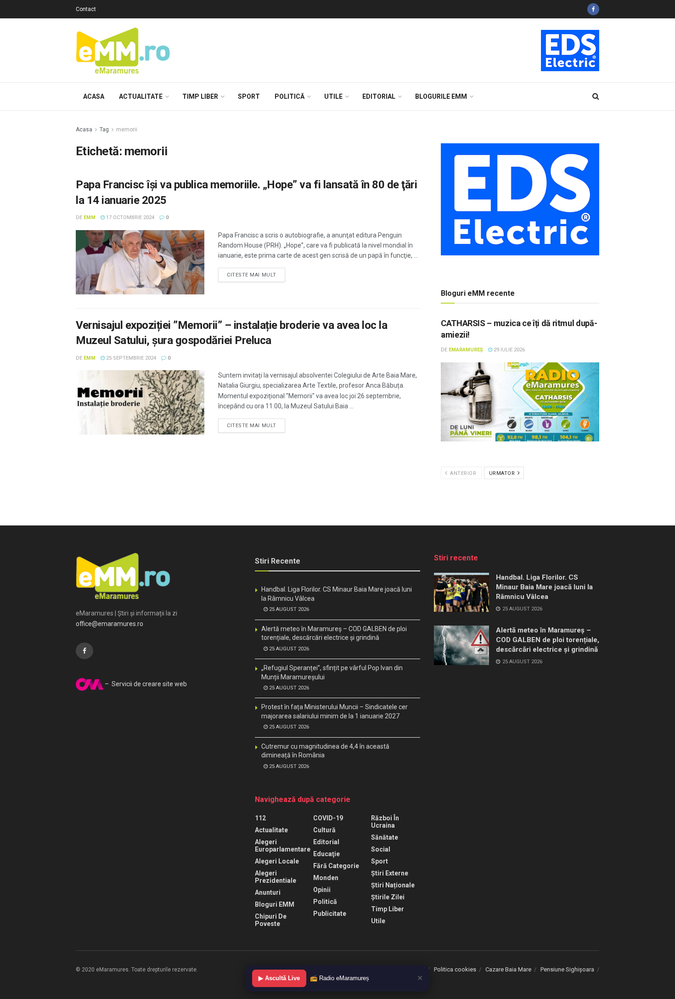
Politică (289, 96)
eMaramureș (466, 350)
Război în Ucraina (385, 821)
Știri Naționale (393, 885)
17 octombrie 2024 (129, 217)
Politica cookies (455, 969)
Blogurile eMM (441, 96)
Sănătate (384, 837)
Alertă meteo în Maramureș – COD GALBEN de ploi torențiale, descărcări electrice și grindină (547, 640)
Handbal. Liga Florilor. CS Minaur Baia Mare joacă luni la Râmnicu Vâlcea (544, 587)
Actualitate (141, 96)
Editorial (378, 96)
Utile (333, 96)
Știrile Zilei (388, 897)
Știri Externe (389, 873)
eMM (90, 217)
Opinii (322, 889)
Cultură (324, 830)
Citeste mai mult (251, 275)
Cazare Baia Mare (508, 969)
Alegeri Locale (277, 861)
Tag (104, 129)
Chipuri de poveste (271, 920)
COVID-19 (328, 818)
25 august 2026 (288, 609)
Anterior (463, 473)
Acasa (93, 96)
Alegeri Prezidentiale (275, 876)
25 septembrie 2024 (130, 358)
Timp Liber (200, 96)
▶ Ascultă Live (279, 978)
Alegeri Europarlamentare (282, 845)
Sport (249, 96)
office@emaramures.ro (109, 623)
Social (380, 849)
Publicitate (329, 913)
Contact (86, 9)
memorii (126, 129)
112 (260, 818)
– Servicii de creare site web (145, 684)
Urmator (503, 473)
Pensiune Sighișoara (567, 969)
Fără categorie (336, 865)
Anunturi (268, 892)
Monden (325, 877)
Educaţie (326, 854)
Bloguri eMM (274, 904)
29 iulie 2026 (508, 350)
